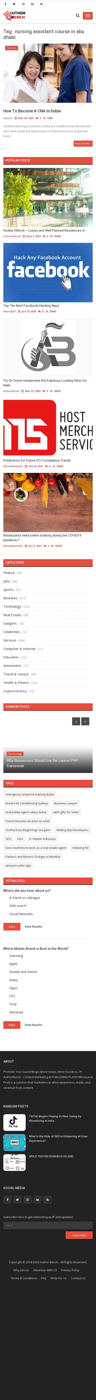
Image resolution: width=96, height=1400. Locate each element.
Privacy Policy (70, 1270)
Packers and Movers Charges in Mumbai (33, 857)
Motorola (16, 1012)
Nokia (13, 980)
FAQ (43, 1278)
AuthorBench (11, 391)
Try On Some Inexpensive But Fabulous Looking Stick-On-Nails (45, 383)
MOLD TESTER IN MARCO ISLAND (51, 1156)
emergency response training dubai (30, 794)
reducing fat (80, 848)
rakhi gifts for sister (66, 812)
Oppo (13, 988)
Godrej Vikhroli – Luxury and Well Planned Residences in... (45, 230)
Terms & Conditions (24, 1278)
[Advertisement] (48, 1348)
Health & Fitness (16, 682)
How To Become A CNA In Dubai (32, 111)
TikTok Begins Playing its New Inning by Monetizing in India (55, 1118)
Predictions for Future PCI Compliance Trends (37, 460)
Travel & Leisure (16, 674)
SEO (8, 839)
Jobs (6, 581)
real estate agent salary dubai (26, 812)
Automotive (12, 665)
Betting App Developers (73, 830)
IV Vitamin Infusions (42, 839)
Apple (13, 964)
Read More (82, 143)
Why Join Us (21, 1270)
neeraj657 (9, 311)
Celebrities (11, 631)
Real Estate (12, 615)
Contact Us (78, 1278)
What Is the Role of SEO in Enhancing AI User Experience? (58, 1138)
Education (10, 657)
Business (10, 598)
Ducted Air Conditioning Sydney (27, 803)
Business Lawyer (65, 803)
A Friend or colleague (24, 898)
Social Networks (21, 914)
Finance (9, 572)
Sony (13, 1004)
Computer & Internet (19, 648)
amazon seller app (18, 865)
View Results (33, 926)
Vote (11, 926)
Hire (20, 839)
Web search (17, 906)
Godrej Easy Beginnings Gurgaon (28, 830)
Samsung (16, 956)
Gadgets (10, 623)
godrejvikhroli (12, 236)
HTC (12, 996)
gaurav (7, 118)
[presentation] (76, 721)
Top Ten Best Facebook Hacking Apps (31, 306)
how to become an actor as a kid (27, 821)
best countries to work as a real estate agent (36, 848)
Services (11, 48)
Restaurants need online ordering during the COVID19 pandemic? (42, 537)
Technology (12, 606)
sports (8, 589)
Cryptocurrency (15, 691)
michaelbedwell (13, 466)
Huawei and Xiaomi (23, 972)
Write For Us (58, 1278)
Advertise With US (45, 1270)
